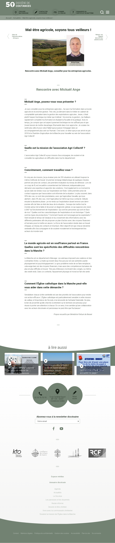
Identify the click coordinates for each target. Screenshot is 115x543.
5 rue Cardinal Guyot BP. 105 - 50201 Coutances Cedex (57, 399)
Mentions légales (27, 533)
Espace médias (57, 477)
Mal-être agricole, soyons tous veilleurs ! (38, 18)
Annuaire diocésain (57, 482)
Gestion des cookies (62, 533)
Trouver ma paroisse (23, 12)
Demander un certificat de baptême (84, 12)
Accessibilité (75, 533)
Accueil (8, 18)
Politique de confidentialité (43, 533)
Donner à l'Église (61, 12)
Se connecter (96, 533)
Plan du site (86, 533)
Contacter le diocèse (43, 12)
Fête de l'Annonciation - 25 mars (17, 36)
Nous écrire (74, 397)
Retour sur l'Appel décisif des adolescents (98, 37)
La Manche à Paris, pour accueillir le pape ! (92, 371)
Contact (16, 533)
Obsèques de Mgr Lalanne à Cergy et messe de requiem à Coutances (21, 370)
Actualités (17, 18)
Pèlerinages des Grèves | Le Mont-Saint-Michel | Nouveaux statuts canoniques (56, 369)
